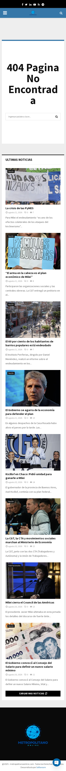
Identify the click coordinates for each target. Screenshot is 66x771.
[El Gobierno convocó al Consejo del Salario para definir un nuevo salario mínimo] (33, 641)
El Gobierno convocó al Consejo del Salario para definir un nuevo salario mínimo (29, 666)
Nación (11, 171)
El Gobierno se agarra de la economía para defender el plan (30, 412)
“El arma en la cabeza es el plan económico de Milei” (26, 275)
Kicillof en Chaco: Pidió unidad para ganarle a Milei (29, 476)
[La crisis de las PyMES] (33, 186)
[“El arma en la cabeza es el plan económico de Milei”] (33, 251)
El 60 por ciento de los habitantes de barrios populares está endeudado (29, 343)
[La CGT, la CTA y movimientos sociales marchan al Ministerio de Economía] (33, 516)
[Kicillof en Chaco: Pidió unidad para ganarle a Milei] (33, 452)
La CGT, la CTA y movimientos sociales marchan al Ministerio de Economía (31, 540)
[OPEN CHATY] (57, 762)
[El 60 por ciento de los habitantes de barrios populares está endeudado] (33, 319)
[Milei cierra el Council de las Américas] (33, 580)
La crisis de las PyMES (20, 208)
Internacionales (14, 565)
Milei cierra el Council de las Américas (30, 602)
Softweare (41, 767)
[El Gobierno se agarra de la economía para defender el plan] (33, 388)
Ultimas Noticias (19, 160)
